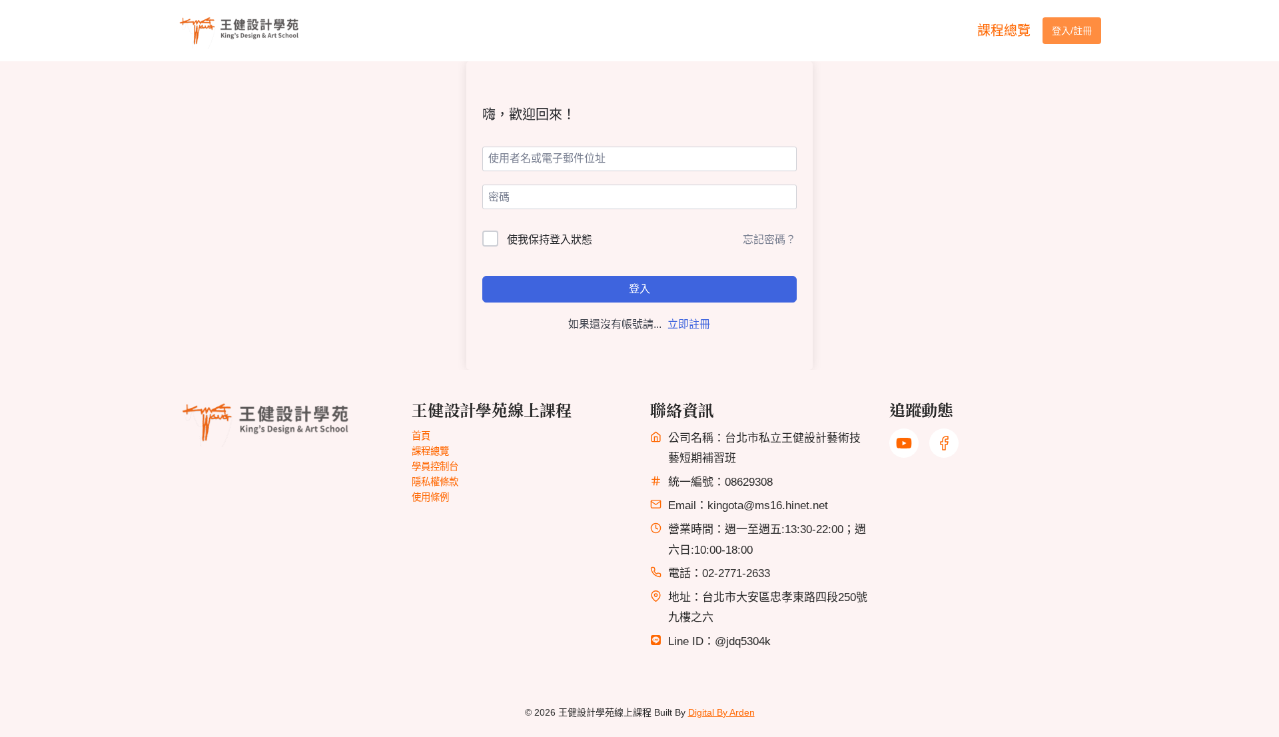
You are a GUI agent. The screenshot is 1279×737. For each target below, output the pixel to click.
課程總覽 (1004, 30)
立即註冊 (688, 324)
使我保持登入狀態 (549, 239)
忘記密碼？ (769, 239)
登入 (639, 289)
